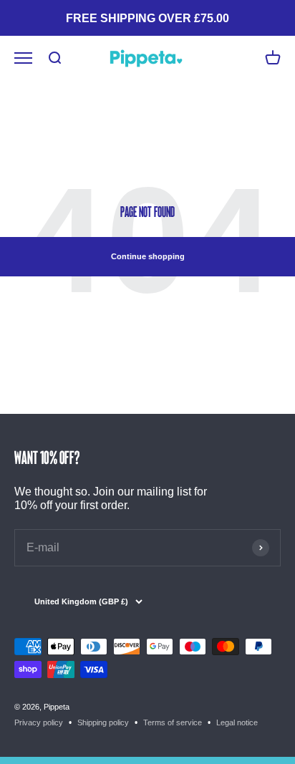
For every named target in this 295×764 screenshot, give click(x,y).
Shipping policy (103, 722)
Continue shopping (148, 256)
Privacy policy (38, 722)
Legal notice (237, 722)
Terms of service (172, 722)
